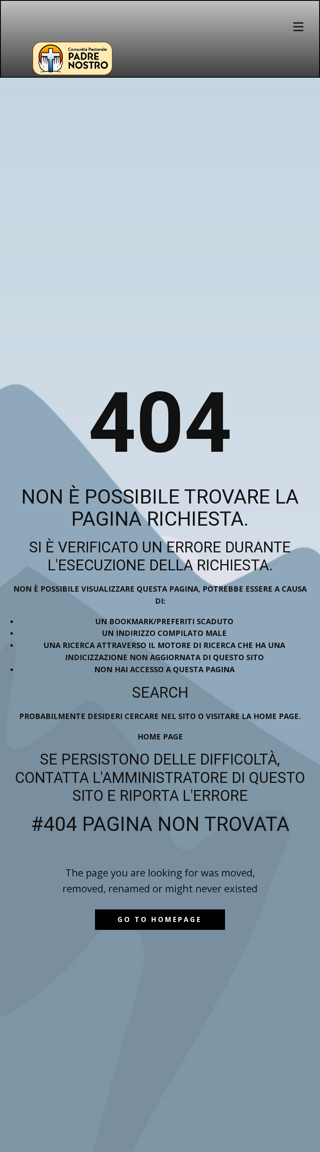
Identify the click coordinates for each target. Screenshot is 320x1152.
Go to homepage (160, 919)
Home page (160, 737)
